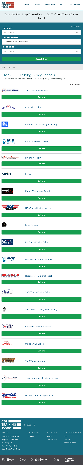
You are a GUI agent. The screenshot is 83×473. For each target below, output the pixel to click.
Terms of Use (56, 459)
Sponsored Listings (74, 84)
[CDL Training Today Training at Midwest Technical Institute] (12, 260)
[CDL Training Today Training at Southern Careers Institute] (12, 327)
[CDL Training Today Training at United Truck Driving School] (12, 395)
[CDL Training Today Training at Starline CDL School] (12, 344)
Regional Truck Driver (10, 440)
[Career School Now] (70, 460)
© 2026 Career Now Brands (8, 459)
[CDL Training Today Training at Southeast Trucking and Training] (12, 309)
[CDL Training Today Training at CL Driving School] (12, 107)
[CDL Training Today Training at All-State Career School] (12, 90)
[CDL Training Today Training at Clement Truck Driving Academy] (12, 124)
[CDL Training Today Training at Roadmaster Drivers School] (12, 276)
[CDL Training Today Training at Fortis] (12, 174)
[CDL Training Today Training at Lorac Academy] (12, 225)
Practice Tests (49, 5)
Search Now (41, 59)
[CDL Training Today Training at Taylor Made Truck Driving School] (12, 378)
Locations (25, 5)
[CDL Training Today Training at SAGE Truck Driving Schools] (12, 292)
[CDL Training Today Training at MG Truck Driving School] (12, 242)
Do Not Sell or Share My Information (40, 459)
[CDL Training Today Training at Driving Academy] (12, 158)
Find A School (75, 5)
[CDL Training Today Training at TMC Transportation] (12, 361)
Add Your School (70, 443)
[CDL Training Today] (10, 5)
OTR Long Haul (7, 443)
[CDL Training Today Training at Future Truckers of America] (12, 191)
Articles (62, 5)
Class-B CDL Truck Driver (11, 449)
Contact (67, 440)
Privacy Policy (23, 459)
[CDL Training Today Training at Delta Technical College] (12, 142)
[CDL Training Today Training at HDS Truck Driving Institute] (12, 208)
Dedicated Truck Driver (10, 437)
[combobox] (41, 32)
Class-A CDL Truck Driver (11, 446)
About (66, 437)
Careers (37, 5)
